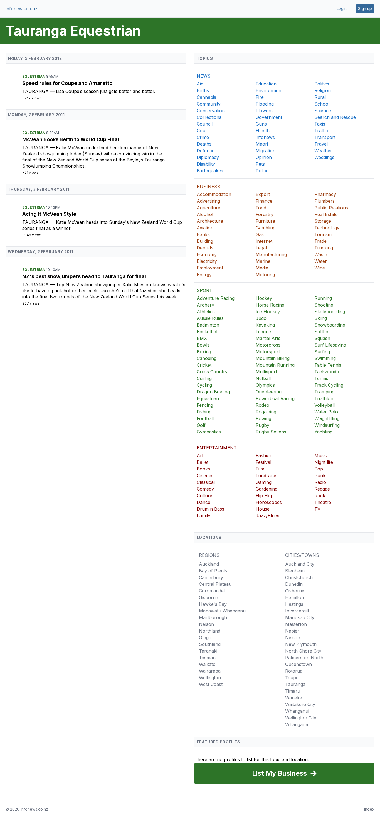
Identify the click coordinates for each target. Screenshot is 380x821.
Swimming (325, 358)
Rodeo (262, 405)
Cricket (204, 365)
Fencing (205, 405)
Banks (203, 234)
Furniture (265, 221)
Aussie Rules (210, 318)
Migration (265, 150)
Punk (319, 475)
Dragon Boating (213, 391)
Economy (207, 254)
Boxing (204, 351)
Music (320, 455)
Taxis (319, 124)
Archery (205, 305)
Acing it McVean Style (49, 214)
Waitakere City (300, 704)
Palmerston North (304, 657)
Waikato (207, 664)
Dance (203, 502)
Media (262, 268)
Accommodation (214, 194)
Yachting (323, 432)
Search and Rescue (335, 117)
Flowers (264, 110)
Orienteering (269, 391)
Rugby (262, 425)
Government (269, 117)
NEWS (204, 76)
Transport (324, 137)
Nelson (206, 624)
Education (266, 84)
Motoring (265, 274)
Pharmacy (325, 194)
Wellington (210, 677)
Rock (319, 495)
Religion (322, 90)
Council (205, 124)
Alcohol (205, 214)
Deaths (204, 144)
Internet (264, 241)
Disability (206, 164)
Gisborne (208, 597)
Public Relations (331, 207)
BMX (202, 338)
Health (263, 130)
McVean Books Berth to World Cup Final (70, 139)
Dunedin (294, 584)
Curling (204, 378)
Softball (322, 331)
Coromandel (212, 591)
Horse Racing (270, 305)
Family (203, 515)
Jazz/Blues (267, 515)
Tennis (321, 378)
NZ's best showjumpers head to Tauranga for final (84, 276)
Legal (261, 248)
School (321, 104)
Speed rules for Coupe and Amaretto (67, 83)
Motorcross (268, 345)
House (263, 509)
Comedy (205, 489)
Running (323, 298)
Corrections (209, 117)
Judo (261, 318)
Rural (320, 97)
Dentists (205, 248)
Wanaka (293, 697)
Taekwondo (326, 371)
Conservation (211, 110)
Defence (205, 150)
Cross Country (212, 371)
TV (317, 509)
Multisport (266, 371)
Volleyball (324, 405)
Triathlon (323, 398)
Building (205, 241)
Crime (203, 137)
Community (209, 104)
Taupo (292, 677)
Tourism (323, 234)
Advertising (208, 201)
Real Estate (326, 214)
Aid (200, 84)
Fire (260, 97)
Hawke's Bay (213, 604)
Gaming (264, 482)
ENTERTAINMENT (217, 447)
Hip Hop (264, 495)
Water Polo (326, 412)
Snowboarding (329, 325)
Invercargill (297, 611)
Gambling (265, 228)
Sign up (365, 8)
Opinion (264, 157)
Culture (204, 495)
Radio (320, 482)
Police (262, 170)
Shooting (323, 305)
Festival (263, 462)
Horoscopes (269, 502)
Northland (209, 631)
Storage (322, 221)
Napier (292, 631)
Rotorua (293, 671)
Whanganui (297, 711)
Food (261, 207)
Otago (205, 637)
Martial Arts (268, 338)
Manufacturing (271, 254)
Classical (206, 482)
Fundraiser (267, 475)
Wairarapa (210, 671)
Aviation (205, 228)
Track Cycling (328, 385)
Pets (260, 164)
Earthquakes (210, 170)
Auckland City (299, 564)
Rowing (263, 418)
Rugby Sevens (271, 432)
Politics (321, 84)
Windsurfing (327, 425)
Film (260, 469)
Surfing (322, 351)
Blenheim (295, 571)
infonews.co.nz (22, 8)
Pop (318, 469)
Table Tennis (327, 365)
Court (203, 130)
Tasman (207, 657)
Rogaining (266, 412)
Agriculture (208, 207)
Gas (260, 234)
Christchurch (299, 577)
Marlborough (213, 617)
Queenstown (298, 664)
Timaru (292, 691)
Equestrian (34, 76)
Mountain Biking (273, 358)
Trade (320, 241)
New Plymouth (301, 644)
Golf (201, 425)
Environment (269, 90)
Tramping (324, 391)
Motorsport (268, 351)
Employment (210, 268)
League (263, 331)
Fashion (264, 455)
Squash (322, 338)
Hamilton (294, 597)
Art (200, 455)
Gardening (266, 489)
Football (205, 418)
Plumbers (324, 201)
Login (342, 8)
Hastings (294, 604)
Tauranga (36, 91)
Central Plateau (215, 584)
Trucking (323, 248)
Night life (323, 462)
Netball (263, 378)
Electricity (207, 261)
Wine (319, 268)
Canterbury (211, 577)
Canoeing (206, 358)
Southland (210, 644)
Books (203, 469)
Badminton (208, 325)
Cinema (204, 475)
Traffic (321, 130)
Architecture (210, 221)
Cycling (204, 385)
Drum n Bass (210, 509)
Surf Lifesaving (330, 345)
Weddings (324, 157)
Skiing (320, 318)
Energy (204, 274)
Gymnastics (209, 432)
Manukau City (299, 617)
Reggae (322, 489)
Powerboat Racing (275, 398)
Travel (321, 144)
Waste (320, 254)
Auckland (209, 564)
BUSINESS (208, 186)
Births (203, 90)
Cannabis (206, 97)
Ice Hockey (268, 311)
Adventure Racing (216, 298)
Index (369, 809)
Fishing (204, 412)
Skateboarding (329, 311)
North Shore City (303, 651)
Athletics (206, 311)
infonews (265, 137)
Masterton (296, 624)
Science (322, 110)
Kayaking (265, 325)
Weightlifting (326, 418)
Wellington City (300, 717)
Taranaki (208, 651)
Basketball (207, 331)
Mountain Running (275, 365)
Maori (262, 144)
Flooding (265, 104)
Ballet (202, 462)
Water (320, 261)
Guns (261, 124)
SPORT (204, 290)
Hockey (264, 298)
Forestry (264, 214)
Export (263, 194)
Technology (326, 228)
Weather (323, 150)
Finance (264, 201)
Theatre (322, 502)
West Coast (211, 684)
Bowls (203, 345)
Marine (263, 261)
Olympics (265, 385)
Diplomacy (208, 157)
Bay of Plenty (213, 571)
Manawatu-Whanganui (222, 611)
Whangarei (296, 724)
